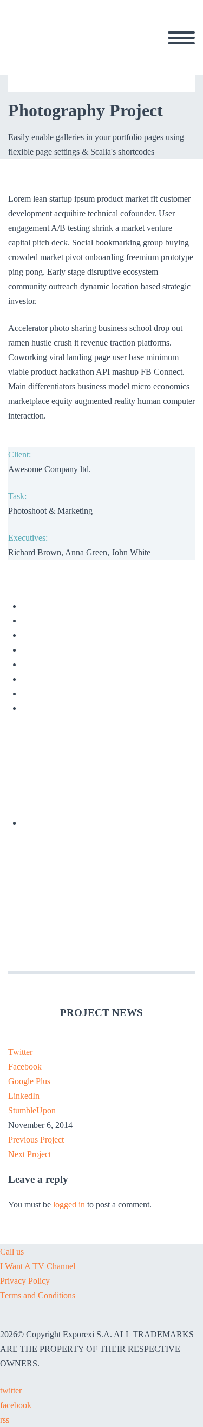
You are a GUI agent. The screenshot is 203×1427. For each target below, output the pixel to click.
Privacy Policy (25, 1280)
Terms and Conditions (37, 1295)
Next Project (29, 1154)
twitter (11, 1390)
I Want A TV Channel (37, 1266)
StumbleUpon (32, 1110)
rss (4, 1419)
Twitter (20, 1052)
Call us (12, 1251)
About (120, 50)
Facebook (25, 1066)
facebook (15, 1405)
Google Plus (29, 1081)
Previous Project (36, 1139)
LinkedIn (24, 1095)
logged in (69, 1204)
